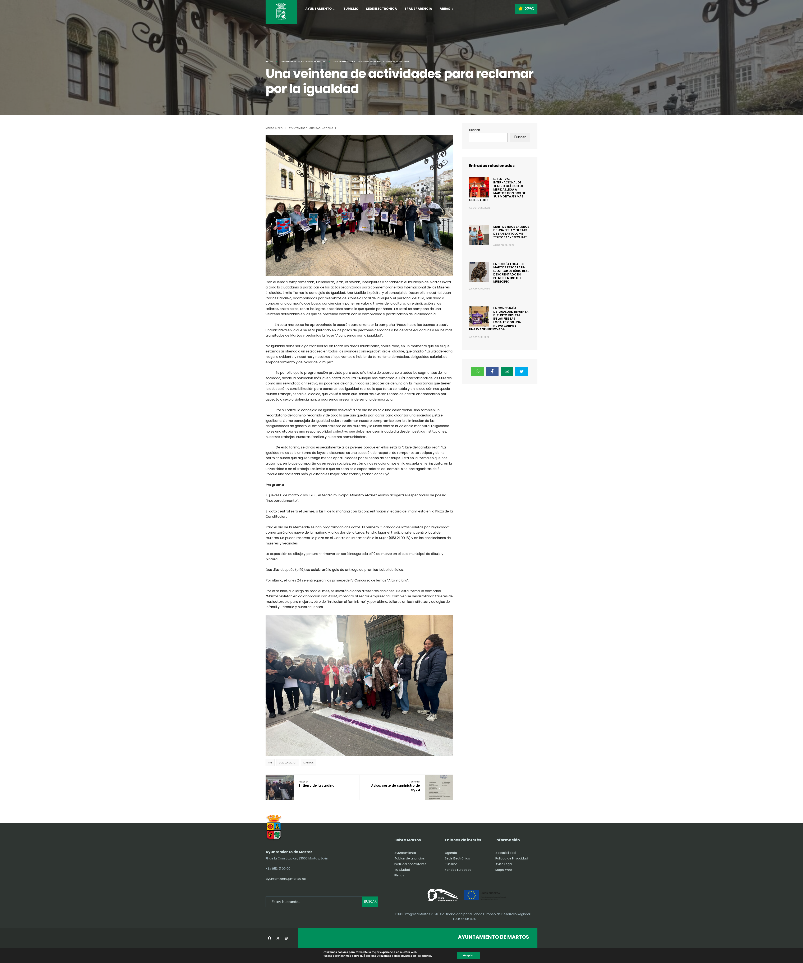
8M (270, 762)
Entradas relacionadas (492, 165)
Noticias (320, 61)
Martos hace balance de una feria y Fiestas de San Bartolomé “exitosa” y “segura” (511, 232)
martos (308, 762)
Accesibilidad (505, 853)
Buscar (474, 130)
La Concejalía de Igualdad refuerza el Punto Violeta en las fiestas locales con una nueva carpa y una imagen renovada (498, 318)
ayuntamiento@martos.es (286, 879)
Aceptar (468, 955)
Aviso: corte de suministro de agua (395, 786)
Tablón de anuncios (409, 858)
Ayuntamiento (318, 8)
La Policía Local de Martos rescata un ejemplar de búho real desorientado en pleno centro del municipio (511, 273)
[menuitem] (322, 8)
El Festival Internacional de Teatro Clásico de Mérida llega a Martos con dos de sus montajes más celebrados (497, 189)
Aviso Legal (503, 864)
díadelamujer (287, 762)
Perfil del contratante (410, 864)
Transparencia (418, 8)
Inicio (269, 61)
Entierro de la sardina (317, 784)
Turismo (350, 8)
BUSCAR (370, 901)
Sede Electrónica (381, 8)
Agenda (451, 853)
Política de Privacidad (511, 858)
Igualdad (307, 61)
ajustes (426, 956)
